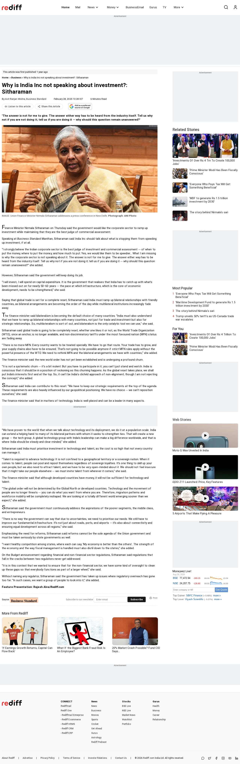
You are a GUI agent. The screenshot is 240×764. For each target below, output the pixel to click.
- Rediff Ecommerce (71, 719)
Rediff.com (148, 758)
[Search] (226, 7)
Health (156, 706)
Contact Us (121, 758)
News (91, 7)
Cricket (94, 724)
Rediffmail (66, 706)
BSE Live (126, 706)
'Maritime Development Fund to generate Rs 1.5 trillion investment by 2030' (205, 304)
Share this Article (50, 106)
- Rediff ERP (67, 733)
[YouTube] (229, 758)
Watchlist (127, 719)
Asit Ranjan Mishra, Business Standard (25, 99)
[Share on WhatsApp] (202, 758)
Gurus (153, 7)
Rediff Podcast (98, 742)
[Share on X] (209, 758)
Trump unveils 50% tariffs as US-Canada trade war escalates (205, 317)
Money (111, 7)
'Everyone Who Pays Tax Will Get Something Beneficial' (203, 295)
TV (164, 7)
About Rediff (8, 758)
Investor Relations (97, 758)
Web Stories (181, 420)
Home (66, 7)
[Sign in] (235, 7)
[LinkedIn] (236, 758)
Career (156, 715)
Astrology (96, 737)
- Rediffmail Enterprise (72, 715)
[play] (205, 435)
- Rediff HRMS (68, 724)
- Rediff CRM (67, 728)
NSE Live (126, 710)
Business (16, 77)
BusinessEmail (135, 7)
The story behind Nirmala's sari (195, 311)
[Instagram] (223, 758)
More (177, 7)
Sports (94, 719)
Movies (95, 715)
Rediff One (66, 710)
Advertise (27, 758)
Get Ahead (96, 728)
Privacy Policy (47, 758)
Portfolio (126, 724)
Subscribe (136, 599)
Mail (77, 7)
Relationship (159, 719)
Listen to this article (19, 106)
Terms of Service (71, 758)
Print (155, 598)
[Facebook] (216, 758)
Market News (128, 715)
